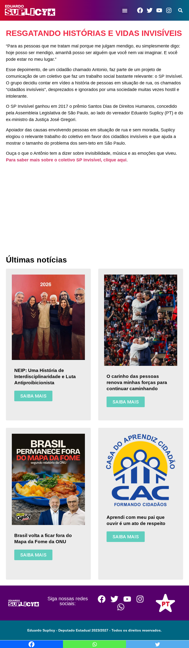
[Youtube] (159, 10)
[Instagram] (169, 10)
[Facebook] (140, 10)
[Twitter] (150, 10)
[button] (125, 10)
